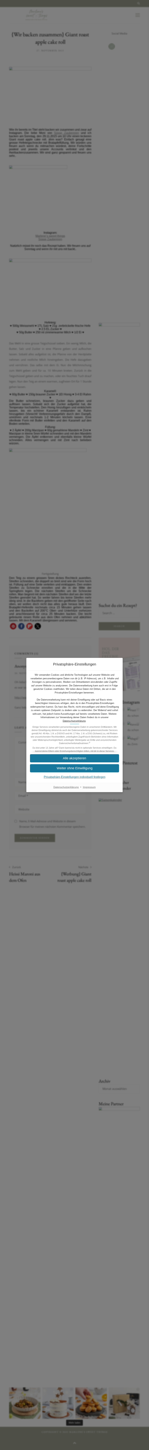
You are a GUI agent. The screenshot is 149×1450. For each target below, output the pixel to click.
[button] (74, 758)
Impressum (89, 787)
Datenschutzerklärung (74, 721)
